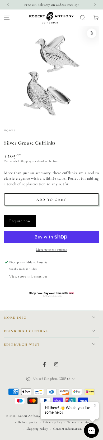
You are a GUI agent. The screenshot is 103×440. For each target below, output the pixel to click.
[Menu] (7, 17)
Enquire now (20, 220)
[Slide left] (8, 4)
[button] (82, 17)
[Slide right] (94, 4)
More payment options (51, 249)
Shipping (26, 161)
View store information (28, 276)
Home (8, 130)
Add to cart (51, 200)
